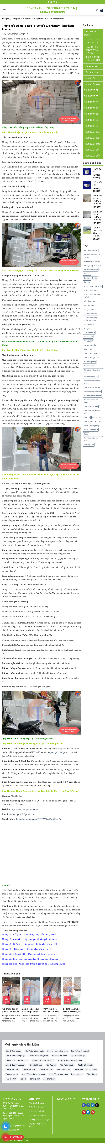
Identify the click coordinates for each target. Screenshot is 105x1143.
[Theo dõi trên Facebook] (48, 2)
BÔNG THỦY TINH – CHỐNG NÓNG (93, 58)
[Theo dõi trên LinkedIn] (88, 1112)
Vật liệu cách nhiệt (90, 345)
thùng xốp (87, 329)
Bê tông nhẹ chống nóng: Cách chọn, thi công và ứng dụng (72, 1010)
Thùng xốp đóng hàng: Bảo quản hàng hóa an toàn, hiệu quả (30, 959)
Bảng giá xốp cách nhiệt (92, 266)
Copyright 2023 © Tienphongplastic (15, 1140)
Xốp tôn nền (88, 421)
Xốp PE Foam (97, 417)
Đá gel (86, 434)
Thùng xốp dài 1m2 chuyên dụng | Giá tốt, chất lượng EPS (29, 944)
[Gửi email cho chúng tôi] (54, 2)
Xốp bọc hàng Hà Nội (91, 358)
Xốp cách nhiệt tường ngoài (91, 401)
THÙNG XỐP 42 (91, 114)
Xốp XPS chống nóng (91, 426)
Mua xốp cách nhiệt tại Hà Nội (92, 295)
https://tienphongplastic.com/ (24, 809)
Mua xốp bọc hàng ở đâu (93, 286)
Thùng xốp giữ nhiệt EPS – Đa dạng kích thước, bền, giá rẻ (30, 954)
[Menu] (4, 10)
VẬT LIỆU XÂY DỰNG (90, 33)
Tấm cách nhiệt (89, 333)
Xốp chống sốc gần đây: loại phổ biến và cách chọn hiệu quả (30, 1010)
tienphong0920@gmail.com (60, 752)
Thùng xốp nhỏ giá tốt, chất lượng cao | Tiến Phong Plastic (29, 934)
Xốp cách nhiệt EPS (91, 377)
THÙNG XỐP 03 (91, 96)
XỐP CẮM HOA (91, 72)
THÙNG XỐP (89, 78)
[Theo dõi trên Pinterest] (56, 2)
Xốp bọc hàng (89, 349)
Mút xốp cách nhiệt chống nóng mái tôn (91, 319)
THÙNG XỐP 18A (91, 132)
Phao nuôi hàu (89, 324)
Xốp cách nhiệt (89, 366)
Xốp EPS (87, 417)
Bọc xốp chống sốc (91, 270)
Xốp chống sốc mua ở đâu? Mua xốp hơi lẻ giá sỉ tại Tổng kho (10, 1010)
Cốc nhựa (87, 274)
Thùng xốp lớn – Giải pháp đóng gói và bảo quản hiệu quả (29, 939)
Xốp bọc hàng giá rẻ (91, 353)
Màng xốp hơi (89, 309)
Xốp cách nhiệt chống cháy (92, 371)
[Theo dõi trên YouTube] (93, 1112)
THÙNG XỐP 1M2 (92, 144)
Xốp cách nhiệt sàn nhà (92, 392)
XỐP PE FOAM (91, 66)
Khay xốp (87, 282)
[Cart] (101, 10)
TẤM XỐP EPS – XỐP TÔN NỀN (93, 41)
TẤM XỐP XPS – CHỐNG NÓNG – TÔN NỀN (93, 50)
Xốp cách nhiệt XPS (91, 406)
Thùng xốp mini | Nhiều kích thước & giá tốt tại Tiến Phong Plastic (33, 963)
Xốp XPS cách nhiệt (91, 430)
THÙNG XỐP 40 (91, 108)
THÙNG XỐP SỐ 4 (92, 156)
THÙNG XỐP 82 (91, 120)
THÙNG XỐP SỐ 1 (92, 150)
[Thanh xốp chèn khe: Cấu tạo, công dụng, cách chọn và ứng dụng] (52, 991)
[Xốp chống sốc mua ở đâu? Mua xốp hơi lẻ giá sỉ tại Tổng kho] (11, 991)
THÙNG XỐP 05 (91, 102)
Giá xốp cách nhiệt (90, 278)
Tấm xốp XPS (88, 341)
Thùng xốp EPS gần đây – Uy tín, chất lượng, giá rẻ (26, 949)
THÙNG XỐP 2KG (92, 84)
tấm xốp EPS (88, 337)
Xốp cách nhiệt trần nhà (92, 396)
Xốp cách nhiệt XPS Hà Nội (92, 412)
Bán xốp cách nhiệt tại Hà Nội (92, 256)
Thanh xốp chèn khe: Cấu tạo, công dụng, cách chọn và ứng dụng (51, 1010)
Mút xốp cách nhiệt (91, 314)
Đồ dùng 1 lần (89, 445)
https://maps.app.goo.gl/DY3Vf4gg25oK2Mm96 (38, 819)
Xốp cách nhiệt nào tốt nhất (92, 382)
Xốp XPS (98, 421)
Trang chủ (6, 19)
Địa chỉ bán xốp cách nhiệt (91, 439)
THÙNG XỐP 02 (91, 90)
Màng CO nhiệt (89, 305)
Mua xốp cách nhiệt (91, 290)
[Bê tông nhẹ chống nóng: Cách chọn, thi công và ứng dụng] (72, 991)
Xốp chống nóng (90, 362)
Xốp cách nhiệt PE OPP (92, 387)
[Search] (97, 10)
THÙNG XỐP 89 (91, 126)
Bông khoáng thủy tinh (92, 261)
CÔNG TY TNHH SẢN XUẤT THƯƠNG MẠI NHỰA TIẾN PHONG (52, 10)
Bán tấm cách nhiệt (91, 251)
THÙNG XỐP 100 (91, 138)
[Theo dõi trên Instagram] (51, 2)
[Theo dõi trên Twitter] (93, 1105)
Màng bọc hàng (89, 301)
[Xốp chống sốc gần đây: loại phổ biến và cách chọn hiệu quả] (31, 991)
